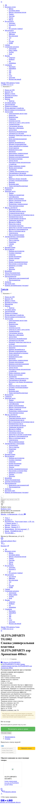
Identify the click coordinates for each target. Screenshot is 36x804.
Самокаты (8, 189)
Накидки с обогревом (16, 128)
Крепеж (7, 99)
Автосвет (12, 23)
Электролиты (13, 233)
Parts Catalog (13, 50)
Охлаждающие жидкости (17, 218)
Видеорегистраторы (15, 159)
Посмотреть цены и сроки (18, 729)
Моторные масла (14, 209)
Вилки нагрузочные (15, 168)
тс (9, 39)
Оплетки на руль (14, 121)
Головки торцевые (15, 253)
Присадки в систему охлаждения (20, 227)
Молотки (12, 269)
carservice (12, 57)
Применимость (10, 737)
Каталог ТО (9, 92)
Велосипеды (9, 188)
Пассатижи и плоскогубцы (18, 264)
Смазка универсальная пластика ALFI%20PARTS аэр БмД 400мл (11, 782)
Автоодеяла (13, 130)
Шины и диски (10, 93)
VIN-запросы (10, 83)
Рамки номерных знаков (17, 166)
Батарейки (8, 271)
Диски (11, 18)
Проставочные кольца (16, 206)
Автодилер (12, 48)
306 (10, 72)
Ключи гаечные (14, 258)
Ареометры (13, 169)
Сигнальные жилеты (16, 126)
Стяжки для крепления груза (18, 171)
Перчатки (12, 140)
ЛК (6, 5)
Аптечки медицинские (12, 274)
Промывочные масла (16, 217)
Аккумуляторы (10, 104)
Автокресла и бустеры (16, 133)
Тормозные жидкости (16, 220)
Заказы (3, 83)
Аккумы (11, 16)
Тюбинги (8, 282)
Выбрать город (6, 509)
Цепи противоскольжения (18, 139)
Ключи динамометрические (18, 262)
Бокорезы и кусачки (15, 265)
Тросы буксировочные (12, 273)
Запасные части (10, 191)
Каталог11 (12, 25)
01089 (11, 43)
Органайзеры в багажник (17, 173)
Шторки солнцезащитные (17, 144)
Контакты (12, 66)
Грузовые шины (14, 10)
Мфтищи (12, 34)
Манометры (9, 97)
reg (10, 61)
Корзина (3, 546)
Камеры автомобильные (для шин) (16, 285)
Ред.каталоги (9, 21)
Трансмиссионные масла (17, 211)
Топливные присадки (16, 226)
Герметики (12, 242)
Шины (11, 9)
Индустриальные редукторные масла (21, 215)
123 (10, 38)
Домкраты (12, 119)
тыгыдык (12, 77)
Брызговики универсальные (18, 153)
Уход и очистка (14, 240)
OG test (11, 41)
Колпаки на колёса (11, 95)
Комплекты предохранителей (19, 278)
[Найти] (2, 502)
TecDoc (11, 52)
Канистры (12, 115)
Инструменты (9, 249)
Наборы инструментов (16, 251)
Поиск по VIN (10, 90)
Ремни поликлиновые (16, 198)
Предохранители (10, 276)
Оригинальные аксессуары (18, 113)
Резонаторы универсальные (18, 204)
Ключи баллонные (15, 256)
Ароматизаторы (14, 124)
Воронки (12, 182)
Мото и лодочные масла (17, 231)
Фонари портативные (16, 155)
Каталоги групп (10, 7)
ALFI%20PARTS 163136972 (10, 778)
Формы (7, 56)
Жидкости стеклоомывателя (18, 229)
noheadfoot (12, 68)
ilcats (10, 54)
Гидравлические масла (16, 213)
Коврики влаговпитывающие (19, 157)
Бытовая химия (10, 247)
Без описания (13, 36)
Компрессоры (13, 117)
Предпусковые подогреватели (15, 110)
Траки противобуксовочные (18, 186)
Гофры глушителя (15, 202)
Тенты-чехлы (13, 160)
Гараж (17, 83)
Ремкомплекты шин (15, 150)
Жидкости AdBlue (15, 222)
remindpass (12, 63)
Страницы (8, 65)
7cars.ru (4, 289)
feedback (11, 59)
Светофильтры (14, 197)
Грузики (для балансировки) (18, 180)
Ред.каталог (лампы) (16, 28)
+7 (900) (7, 84)
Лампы (11, 14)
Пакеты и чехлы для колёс (18, 179)
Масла (11, 19)
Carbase (7, 45)
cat (10, 27)
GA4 (10, 76)
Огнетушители (14, 148)
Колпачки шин (14, 184)
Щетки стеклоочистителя (17, 12)
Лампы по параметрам (16, 195)
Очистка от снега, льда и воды (19, 122)
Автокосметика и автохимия (14, 236)
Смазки (11, 244)
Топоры (11, 267)
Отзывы (7, 739)
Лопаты (11, 260)
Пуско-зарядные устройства (14, 108)
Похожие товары (6, 733)
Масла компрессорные (16, 235)
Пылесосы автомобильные (18, 131)
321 (10, 74)
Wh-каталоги (9, 30)
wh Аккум (12, 32)
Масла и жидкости (11, 207)
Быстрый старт (10, 283)
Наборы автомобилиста (17, 142)
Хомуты (11, 101)
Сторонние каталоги (12, 47)
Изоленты (12, 151)
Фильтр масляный (15, 79)
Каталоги (6, 86)
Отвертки (12, 255)
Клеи (10, 245)
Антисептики (13, 238)
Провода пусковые (11, 106)
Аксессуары (9, 112)
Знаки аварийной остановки (18, 146)
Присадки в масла (15, 224)
